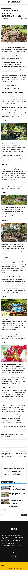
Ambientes (7, 6)
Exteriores (13, 6)
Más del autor (17, 482)
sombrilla (4, 436)
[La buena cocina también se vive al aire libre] (5, 494)
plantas (21, 434)
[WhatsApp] (12, 21)
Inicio (2, 6)
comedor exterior (11, 434)
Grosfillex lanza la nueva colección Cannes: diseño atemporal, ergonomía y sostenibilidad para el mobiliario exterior (16, 503)
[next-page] (5, 510)
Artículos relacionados (7, 482)
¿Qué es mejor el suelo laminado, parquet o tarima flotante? (21, 455)
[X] (6, 21)
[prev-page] (2, 510)
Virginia (4, 18)
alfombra (13, 266)
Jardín (17, 434)
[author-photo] (14, 464)
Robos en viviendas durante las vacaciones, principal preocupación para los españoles (7, 455)
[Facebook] (2, 21)
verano (8, 436)
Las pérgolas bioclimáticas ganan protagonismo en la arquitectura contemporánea (17, 488)
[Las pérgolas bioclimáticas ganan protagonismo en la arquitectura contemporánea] (5, 488)
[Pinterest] (9, 21)
